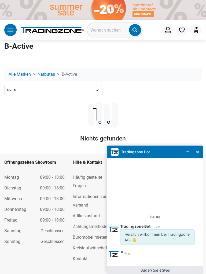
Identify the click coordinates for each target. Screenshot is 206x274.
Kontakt (80, 258)
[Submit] (135, 30)
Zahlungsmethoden (91, 226)
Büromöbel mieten (90, 237)
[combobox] (115, 29)
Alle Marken (20, 74)
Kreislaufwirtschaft (91, 247)
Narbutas (46, 74)
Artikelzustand (86, 215)
